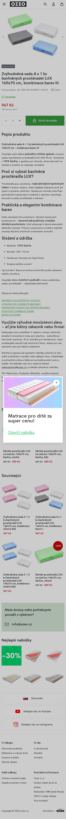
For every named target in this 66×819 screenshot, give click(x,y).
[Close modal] (56, 383)
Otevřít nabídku (21, 432)
